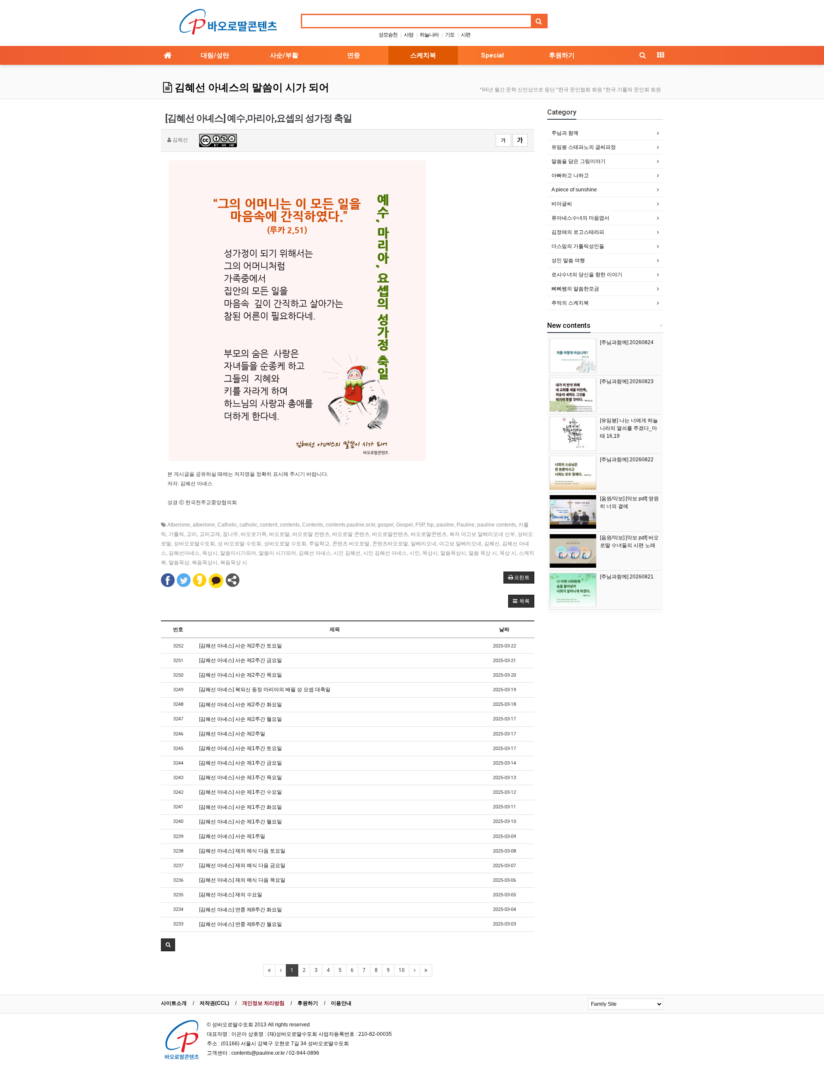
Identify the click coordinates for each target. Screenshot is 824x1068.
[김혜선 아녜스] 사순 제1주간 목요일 (240, 778)
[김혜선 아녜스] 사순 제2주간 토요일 (240, 646)
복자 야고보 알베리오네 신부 (482, 534)
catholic (248, 525)
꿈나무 (230, 534)
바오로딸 (279, 534)
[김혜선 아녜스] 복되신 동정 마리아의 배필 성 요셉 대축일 (264, 690)
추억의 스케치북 (570, 303)
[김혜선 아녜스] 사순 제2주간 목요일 (240, 675)
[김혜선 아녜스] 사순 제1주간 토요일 (240, 748)
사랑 (408, 35)
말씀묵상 (179, 563)
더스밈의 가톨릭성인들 (577, 246)
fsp (430, 525)
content (268, 525)
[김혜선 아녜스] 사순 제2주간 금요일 (240, 660)
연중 (353, 55)
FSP (419, 525)
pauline (445, 525)
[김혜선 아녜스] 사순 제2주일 (232, 734)
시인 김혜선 (346, 553)
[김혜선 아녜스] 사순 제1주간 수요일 (240, 792)
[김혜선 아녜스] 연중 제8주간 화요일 (240, 910)
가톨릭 (176, 534)
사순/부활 (284, 55)
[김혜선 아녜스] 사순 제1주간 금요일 (240, 763)
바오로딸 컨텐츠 (311, 534)
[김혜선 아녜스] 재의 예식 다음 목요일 (242, 880)
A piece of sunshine (574, 190)
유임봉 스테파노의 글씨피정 (583, 147)
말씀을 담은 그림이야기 (578, 161)
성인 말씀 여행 (568, 260)
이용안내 (341, 1003)
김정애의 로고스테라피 (577, 232)
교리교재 (210, 534)
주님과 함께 (565, 133)
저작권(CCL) (214, 1003)
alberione (204, 525)
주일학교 (319, 544)
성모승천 (388, 35)
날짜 (504, 629)
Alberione (178, 525)
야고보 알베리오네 (460, 544)
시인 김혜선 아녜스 (385, 553)
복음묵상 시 (233, 563)
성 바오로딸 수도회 (239, 544)
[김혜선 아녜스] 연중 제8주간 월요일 (240, 924)
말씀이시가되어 (238, 553)
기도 (449, 35)
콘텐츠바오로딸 (390, 544)
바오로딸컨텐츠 (390, 534)
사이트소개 (174, 1003)
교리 (192, 534)
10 (402, 970)
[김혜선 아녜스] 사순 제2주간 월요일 (240, 719)
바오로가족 (254, 534)
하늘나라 (429, 35)
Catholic (227, 525)
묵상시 (210, 553)
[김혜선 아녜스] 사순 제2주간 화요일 (240, 705)
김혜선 (492, 544)
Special (492, 55)
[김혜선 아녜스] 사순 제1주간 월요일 (240, 822)
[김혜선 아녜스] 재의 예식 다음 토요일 (242, 851)
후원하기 (562, 55)
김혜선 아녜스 (315, 553)
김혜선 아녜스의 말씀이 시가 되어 (250, 88)
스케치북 (423, 55)
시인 (414, 553)
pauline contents (496, 525)
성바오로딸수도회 (194, 544)
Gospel (404, 525)
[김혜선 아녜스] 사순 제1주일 (232, 836)
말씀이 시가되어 (277, 553)
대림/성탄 (215, 55)
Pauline (466, 525)
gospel (386, 525)
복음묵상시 (205, 563)
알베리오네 (423, 544)
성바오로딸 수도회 (285, 544)
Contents (312, 525)
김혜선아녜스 (184, 553)
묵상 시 (508, 553)
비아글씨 (561, 204)
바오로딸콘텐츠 (429, 534)
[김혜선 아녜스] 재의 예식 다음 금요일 (242, 865)
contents (290, 525)
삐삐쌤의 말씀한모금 (575, 289)
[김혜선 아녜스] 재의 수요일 (230, 895)
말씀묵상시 (453, 553)
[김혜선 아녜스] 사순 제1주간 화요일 (240, 807)
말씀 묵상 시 (483, 553)
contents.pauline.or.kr (350, 525)
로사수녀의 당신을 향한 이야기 (586, 275)
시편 (465, 35)
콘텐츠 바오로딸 (351, 544)
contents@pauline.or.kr (258, 1053)
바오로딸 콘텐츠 (351, 534)
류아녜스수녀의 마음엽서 (580, 218)
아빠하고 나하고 (570, 175)
